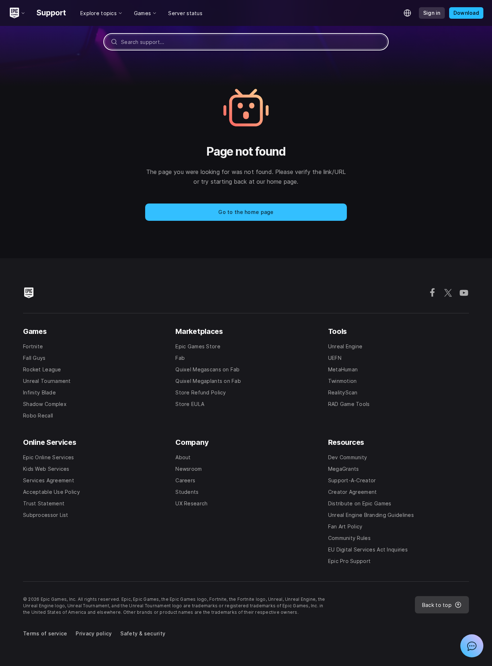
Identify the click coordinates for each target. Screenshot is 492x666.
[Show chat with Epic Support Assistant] (471, 645)
